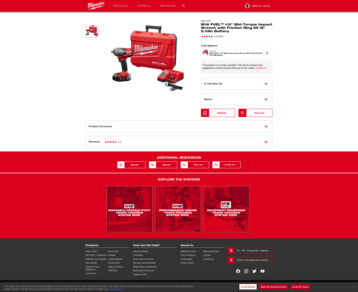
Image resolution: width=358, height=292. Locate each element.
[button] (92, 31)
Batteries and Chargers (96, 259)
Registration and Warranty (145, 266)
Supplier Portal (139, 274)
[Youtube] (262, 271)
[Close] (353, 287)
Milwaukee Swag (211, 251)
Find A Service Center (143, 259)
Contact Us (260, 67)
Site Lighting (91, 262)
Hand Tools (113, 251)
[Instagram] (246, 271)
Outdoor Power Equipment (92, 268)
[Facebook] (238, 271)
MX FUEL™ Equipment (96, 255)
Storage (111, 255)
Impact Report (187, 262)
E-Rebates (138, 255)
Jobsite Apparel (115, 259)
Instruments (91, 273)
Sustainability (187, 259)
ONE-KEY (113, 270)
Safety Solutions (115, 266)
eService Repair (140, 251)
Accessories (114, 262)
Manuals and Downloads (144, 262)
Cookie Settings (248, 286)
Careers (207, 255)
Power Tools (91, 251)
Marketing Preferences (143, 270)
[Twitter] (254, 271)
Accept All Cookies (300, 286)
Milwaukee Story (188, 251)
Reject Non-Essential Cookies (274, 286)
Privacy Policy (115, 289)
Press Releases (188, 255)
